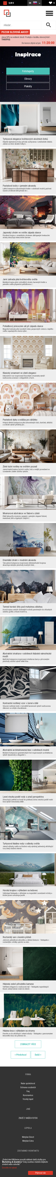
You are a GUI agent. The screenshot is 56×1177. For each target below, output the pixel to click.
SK (30, 3)
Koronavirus (28, 1095)
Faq (28, 1091)
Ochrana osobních (28, 1087)
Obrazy (28, 78)
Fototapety (28, 71)
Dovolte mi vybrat (9, 1167)
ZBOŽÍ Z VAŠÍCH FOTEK (28, 1118)
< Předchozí (20, 1054)
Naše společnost (28, 1083)
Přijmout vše (40, 1173)
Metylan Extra (28, 1141)
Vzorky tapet (28, 1099)
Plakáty (28, 86)
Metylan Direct (28, 1137)
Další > (38, 1054)
